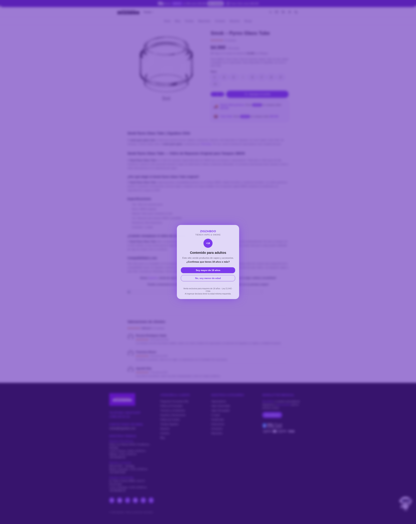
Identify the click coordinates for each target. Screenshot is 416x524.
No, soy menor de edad (208, 278)
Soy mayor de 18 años (208, 270)
